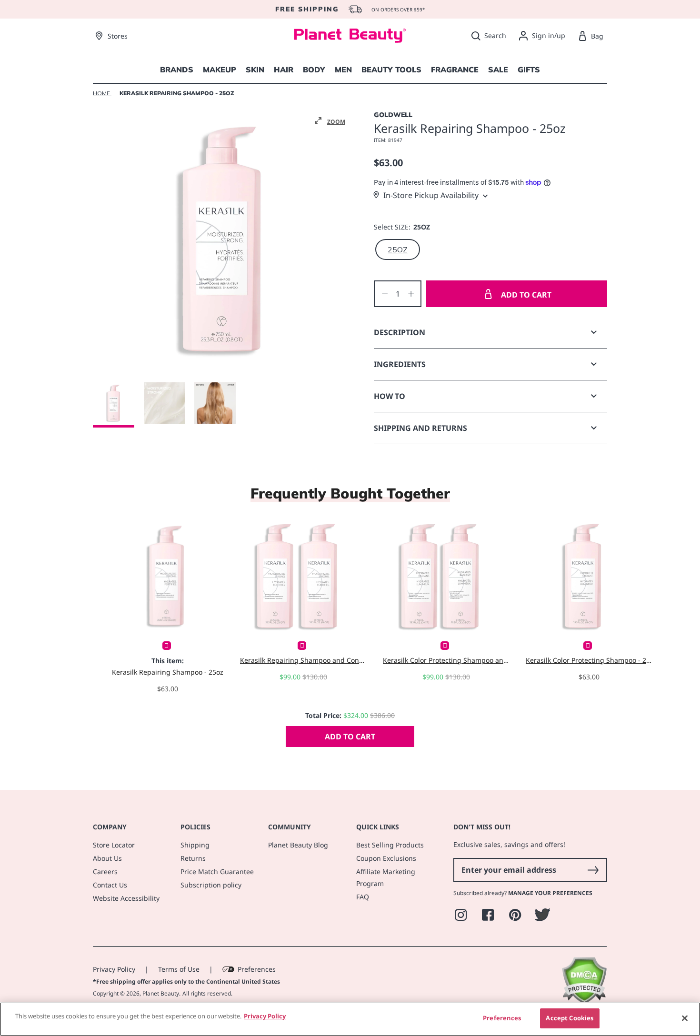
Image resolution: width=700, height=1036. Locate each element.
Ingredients (400, 364)
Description (399, 332)
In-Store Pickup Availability (431, 195)
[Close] (684, 1017)
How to (389, 396)
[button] (330, 121)
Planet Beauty (160, 993)
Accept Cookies (569, 1018)
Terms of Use (179, 969)
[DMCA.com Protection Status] (584, 1001)
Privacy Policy (114, 969)
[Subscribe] (593, 870)
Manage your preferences (550, 893)
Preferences (257, 969)
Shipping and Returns (420, 428)
